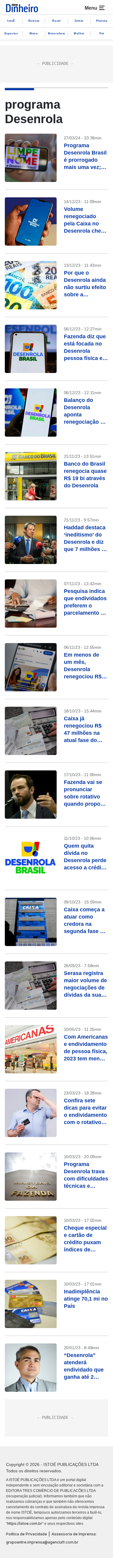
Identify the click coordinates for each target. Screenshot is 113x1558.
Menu (34, 33)
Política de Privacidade (26, 1534)
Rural (56, 20)
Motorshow (56, 33)
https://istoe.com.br (24, 1523)
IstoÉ (11, 20)
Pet (101, 33)
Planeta (101, 20)
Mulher (79, 33)
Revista (33, 20)
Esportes (11, 33)
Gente (79, 20)
